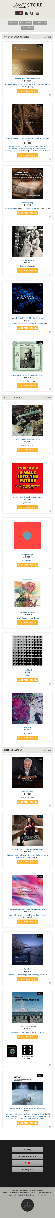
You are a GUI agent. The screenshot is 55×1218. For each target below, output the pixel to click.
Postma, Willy (25, 266)
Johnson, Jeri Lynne (23, 857)
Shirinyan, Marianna (14, 855)
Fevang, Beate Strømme (38, 915)
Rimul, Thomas (32, 975)
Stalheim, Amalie (12, 1114)
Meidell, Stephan (22, 618)
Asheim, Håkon (31, 208)
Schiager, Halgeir (25, 381)
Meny (28, 1149)
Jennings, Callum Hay (12, 1116)
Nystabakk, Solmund (36, 323)
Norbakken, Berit (14, 323)
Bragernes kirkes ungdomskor (18, 915)
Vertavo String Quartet (19, 1118)
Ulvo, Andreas (30, 146)
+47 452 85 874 (28, 1156)
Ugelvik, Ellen (13, 146)
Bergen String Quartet (36, 1118)
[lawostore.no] (27, 5)
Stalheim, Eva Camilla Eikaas (34, 1114)
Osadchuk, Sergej (37, 1116)
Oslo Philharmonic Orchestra (39, 151)
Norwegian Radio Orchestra (36, 149)
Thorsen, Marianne (32, 84)
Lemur (27, 675)
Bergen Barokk (34, 618)
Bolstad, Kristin (27, 560)
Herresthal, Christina (18, 1032)
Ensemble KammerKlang (17, 975)
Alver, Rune (25, 797)
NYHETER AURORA (13, 397)
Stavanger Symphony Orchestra (16, 151)
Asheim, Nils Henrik (12, 208)
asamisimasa (27, 733)
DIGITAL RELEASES (13, 750)
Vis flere (47, 37)
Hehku (42, 1032)
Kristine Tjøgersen (27, 445)
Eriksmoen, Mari (11, 84)
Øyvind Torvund (27, 503)
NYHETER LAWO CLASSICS (16, 37)
